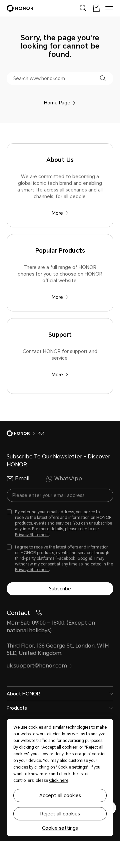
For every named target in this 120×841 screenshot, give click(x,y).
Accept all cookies (60, 795)
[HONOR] (22, 433)
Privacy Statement (32, 535)
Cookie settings (60, 828)
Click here (58, 780)
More (57, 213)
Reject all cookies (60, 813)
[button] (103, 78)
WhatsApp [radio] (68, 478)
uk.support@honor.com (37, 665)
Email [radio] (22, 478)
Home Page (57, 102)
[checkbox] (60, 523)
